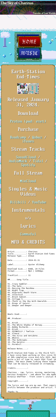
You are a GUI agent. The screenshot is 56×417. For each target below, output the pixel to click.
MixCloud (28, 181)
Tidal (38, 161)
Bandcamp (18, 138)
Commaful (28, 234)
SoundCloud (26, 157)
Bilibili (18, 202)
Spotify (28, 165)
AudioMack (18, 161)
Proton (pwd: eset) (28, 122)
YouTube (39, 202)
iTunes (28, 142)
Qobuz (37, 138)
